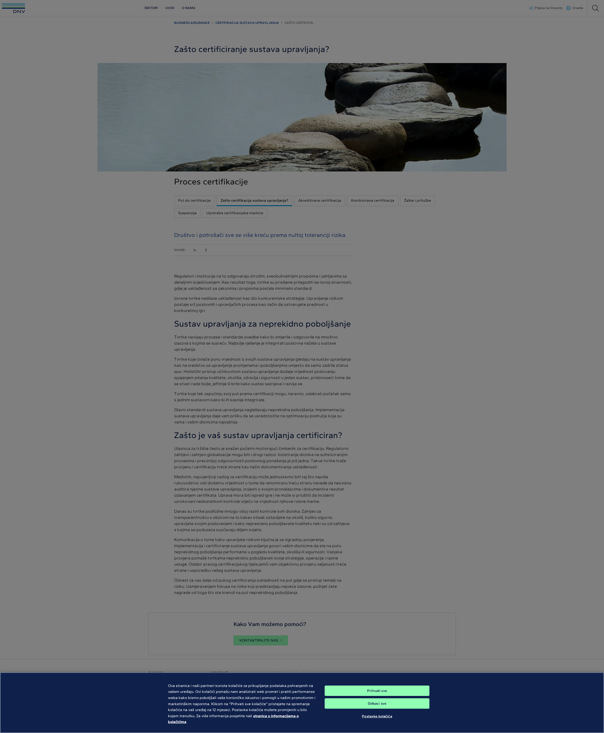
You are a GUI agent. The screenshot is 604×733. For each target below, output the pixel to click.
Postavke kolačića (377, 716)
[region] (302, 702)
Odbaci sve (377, 703)
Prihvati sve (377, 691)
